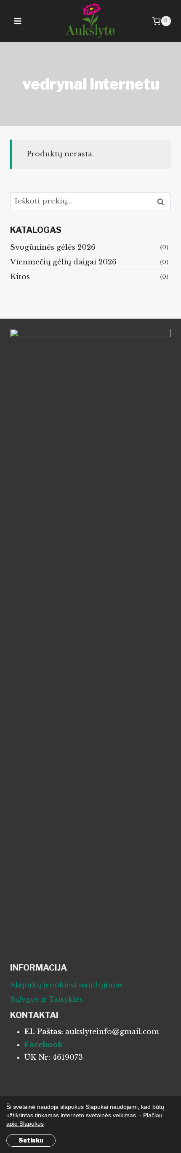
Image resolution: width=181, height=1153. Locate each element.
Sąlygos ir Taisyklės (46, 999)
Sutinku (31, 1140)
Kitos (20, 276)
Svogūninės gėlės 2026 (53, 247)
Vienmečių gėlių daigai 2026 (63, 262)
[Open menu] (18, 20)
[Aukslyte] (91, 21)
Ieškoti (163, 201)
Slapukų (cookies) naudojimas (66, 985)
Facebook (43, 1044)
